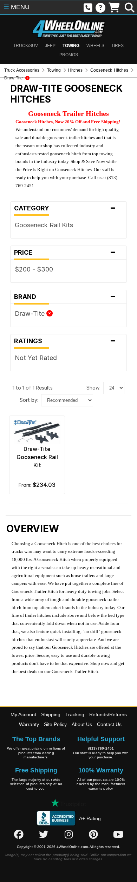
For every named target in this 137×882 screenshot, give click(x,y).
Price (65, 253)
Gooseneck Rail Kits (44, 225)
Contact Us (109, 724)
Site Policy (55, 724)
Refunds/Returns (108, 714)
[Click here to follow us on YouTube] (118, 834)
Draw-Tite (30, 313)
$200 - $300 (34, 269)
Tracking (74, 714)
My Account (23, 714)
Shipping (50, 714)
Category (65, 208)
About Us (82, 724)
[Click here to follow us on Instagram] (68, 834)
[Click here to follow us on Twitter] (44, 834)
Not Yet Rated (36, 357)
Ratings (65, 341)
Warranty (29, 724)
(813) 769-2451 (101, 748)
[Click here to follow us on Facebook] (19, 834)
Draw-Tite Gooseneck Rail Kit (37, 457)
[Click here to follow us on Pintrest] (93, 834)
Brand (65, 297)
